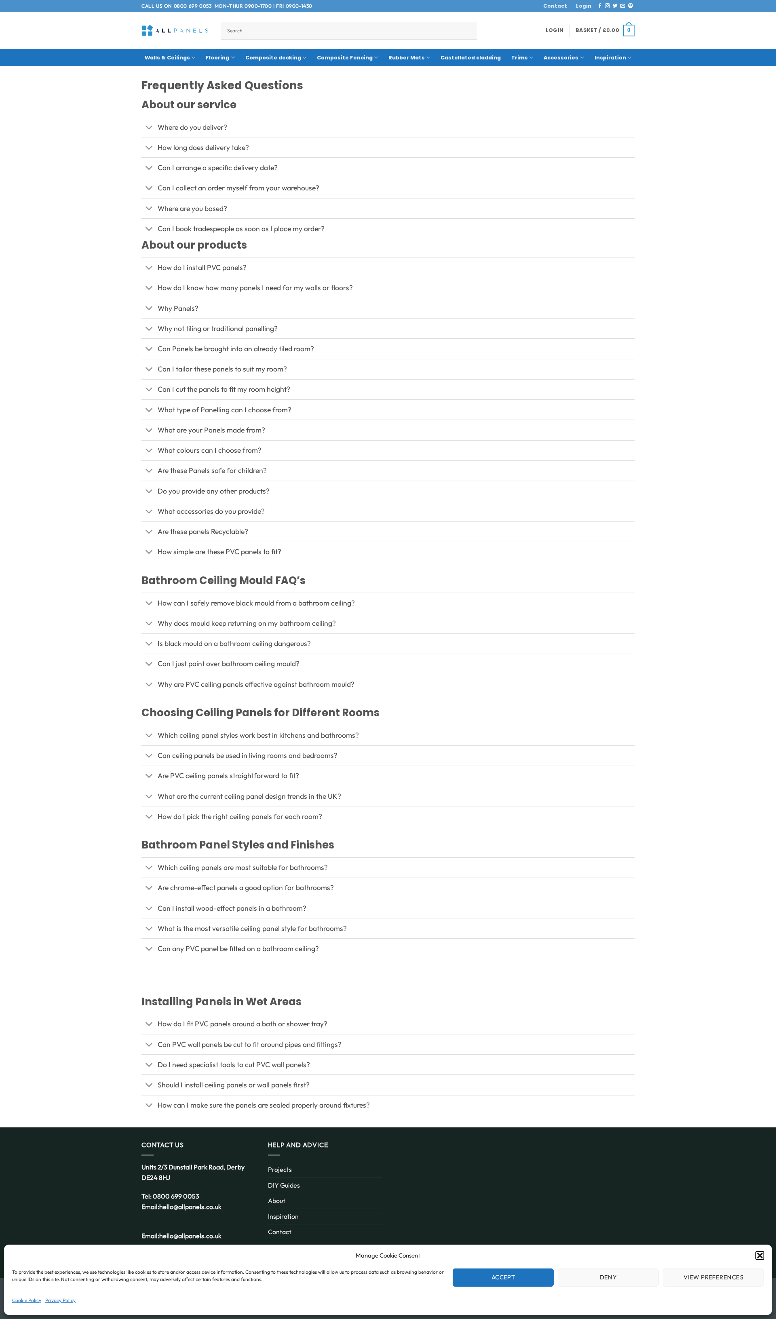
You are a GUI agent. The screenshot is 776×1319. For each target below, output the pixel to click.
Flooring (217, 57)
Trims (519, 57)
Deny (608, 1277)
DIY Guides (284, 1185)
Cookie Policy (26, 1300)
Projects (280, 1169)
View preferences (713, 1277)
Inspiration (610, 57)
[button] (760, 1255)
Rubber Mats (406, 57)
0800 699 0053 (193, 6)
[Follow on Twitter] (615, 6)
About (276, 1201)
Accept (503, 1277)
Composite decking (273, 57)
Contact (555, 5)
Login (583, 5)
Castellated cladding (471, 57)
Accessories (561, 57)
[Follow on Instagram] (607, 6)
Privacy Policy (60, 1300)
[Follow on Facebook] (599, 6)
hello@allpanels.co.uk (190, 1207)
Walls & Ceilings (167, 57)
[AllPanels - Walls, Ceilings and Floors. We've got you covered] (175, 30)
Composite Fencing (345, 57)
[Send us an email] (622, 6)
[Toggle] (149, 128)
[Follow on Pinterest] (630, 6)
